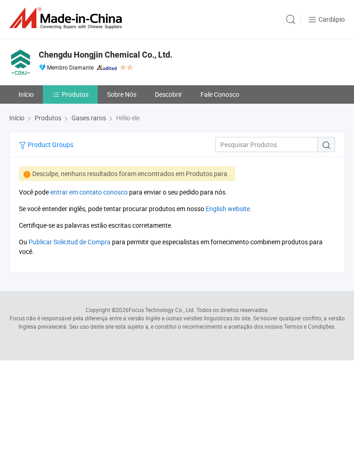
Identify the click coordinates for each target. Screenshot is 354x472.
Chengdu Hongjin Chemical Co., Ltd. (105, 54)
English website (228, 208)
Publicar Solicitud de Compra (70, 241)
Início (26, 94)
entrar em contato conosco (89, 192)
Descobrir (168, 94)
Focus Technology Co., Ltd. (162, 309)
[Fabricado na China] (67, 18)
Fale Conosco (220, 94)
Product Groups (49, 144)
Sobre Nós (121, 94)
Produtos (75, 94)
